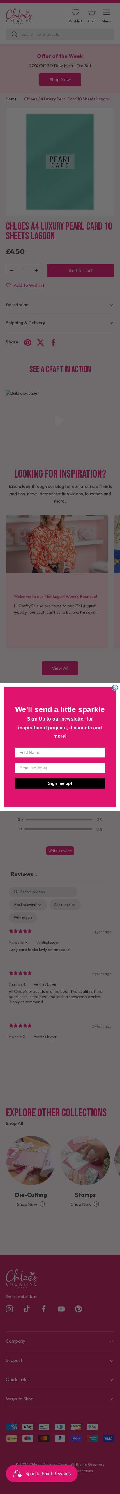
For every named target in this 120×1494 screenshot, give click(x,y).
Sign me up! (60, 783)
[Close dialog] (115, 687)
